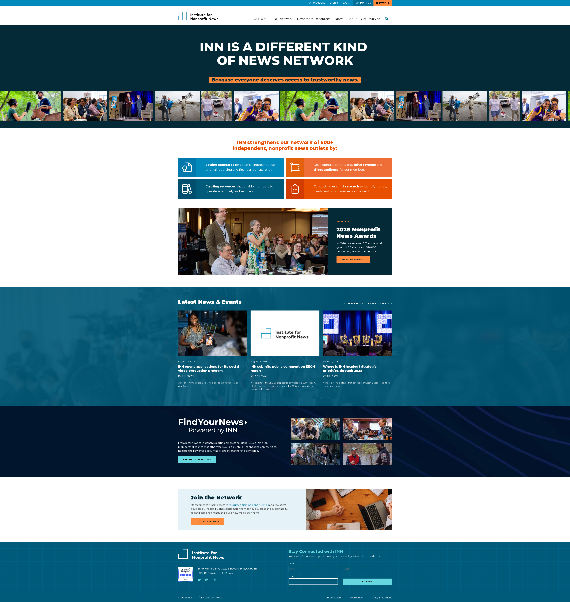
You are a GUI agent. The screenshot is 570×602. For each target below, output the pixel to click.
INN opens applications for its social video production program (208, 368)
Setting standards (220, 165)
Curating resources (221, 186)
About (352, 19)
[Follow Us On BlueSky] (199, 580)
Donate (384, 2)
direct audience (326, 169)
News (339, 19)
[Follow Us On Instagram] (214, 580)
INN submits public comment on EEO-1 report (283, 368)
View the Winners (353, 259)
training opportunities (255, 505)
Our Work (261, 19)
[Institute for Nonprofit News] (198, 16)
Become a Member (207, 521)
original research (345, 186)
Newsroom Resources (314, 19)
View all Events (378, 303)
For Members (316, 2)
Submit (367, 581)
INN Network (283, 19)
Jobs (346, 2)
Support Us (363, 2)
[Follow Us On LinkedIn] (206, 580)
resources (235, 505)
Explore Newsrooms (197, 459)
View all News (353, 303)
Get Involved (370, 19)
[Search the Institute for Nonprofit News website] (386, 19)
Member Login (332, 597)
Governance (355, 597)
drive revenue (365, 165)
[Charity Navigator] (185, 574)
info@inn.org (228, 573)
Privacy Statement (381, 597)
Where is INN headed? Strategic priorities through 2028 (350, 368)
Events (334, 2)
